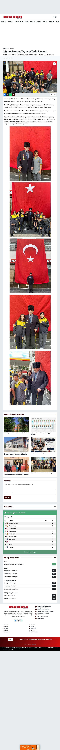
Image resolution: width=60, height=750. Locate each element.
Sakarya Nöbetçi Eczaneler (44, 606)
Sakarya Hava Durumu (43, 608)
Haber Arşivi (41, 618)
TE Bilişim (34, 644)
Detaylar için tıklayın (30, 552)
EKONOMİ (6, 632)
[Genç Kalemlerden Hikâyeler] (43, 444)
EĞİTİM (45, 21)
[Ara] (53, 17)
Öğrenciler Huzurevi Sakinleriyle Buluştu (42, 473)
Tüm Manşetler (41, 615)
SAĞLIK (32, 21)
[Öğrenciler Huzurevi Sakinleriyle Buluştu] (43, 464)
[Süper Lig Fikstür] (55, 557)
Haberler (5, 48)
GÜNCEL (3, 21)
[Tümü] (55, 506)
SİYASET (10, 21)
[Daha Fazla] (13, 94)
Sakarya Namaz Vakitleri (44, 609)
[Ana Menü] (55, 17)
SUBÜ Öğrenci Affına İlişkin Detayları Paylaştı (16, 433)
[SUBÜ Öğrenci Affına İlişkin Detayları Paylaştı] (16, 424)
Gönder (7, 497)
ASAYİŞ (39, 21)
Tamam (11, 649)
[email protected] (27, 615)
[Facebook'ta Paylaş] (5, 94)
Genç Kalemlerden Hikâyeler (38, 453)
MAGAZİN (33, 628)
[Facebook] (15, 620)
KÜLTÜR (51, 21)
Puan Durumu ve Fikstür (43, 613)
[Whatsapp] (21, 620)
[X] (18, 620)
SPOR (26, 21)
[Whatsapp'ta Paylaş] (10, 94)
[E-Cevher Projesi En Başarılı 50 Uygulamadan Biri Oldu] (43, 424)
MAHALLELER (19, 21)
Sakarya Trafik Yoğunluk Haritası (46, 611)
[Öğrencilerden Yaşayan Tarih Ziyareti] (30, 77)
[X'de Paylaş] (7, 94)
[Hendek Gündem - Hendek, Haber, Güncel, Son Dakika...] (12, 17)
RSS (11, 639)
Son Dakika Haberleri (43, 616)
